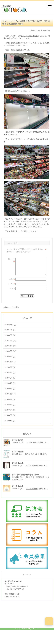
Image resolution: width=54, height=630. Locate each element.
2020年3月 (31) (10, 351)
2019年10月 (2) (10, 362)
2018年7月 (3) (10, 410)
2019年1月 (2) (10, 389)
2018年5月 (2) (10, 421)
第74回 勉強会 (31, 466)
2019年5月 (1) (10, 378)
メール (11, 284)
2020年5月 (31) (10, 340)
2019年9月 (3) (10, 367)
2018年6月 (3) (10, 415)
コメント (11, 260)
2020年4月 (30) (10, 346)
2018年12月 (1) (10, 394)
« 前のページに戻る (11, 307)
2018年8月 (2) (10, 405)
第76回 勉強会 (32, 442)
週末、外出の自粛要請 (29, 36)
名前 (12, 279)
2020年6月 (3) (10, 335)
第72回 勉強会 (31, 489)
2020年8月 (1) (10, 330)
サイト (12, 288)
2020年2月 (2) (10, 357)
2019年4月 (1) (10, 383)
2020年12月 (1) (10, 325)
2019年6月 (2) (10, 373)
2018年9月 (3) (10, 399)
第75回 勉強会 (30, 454)
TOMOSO (24, 629)
